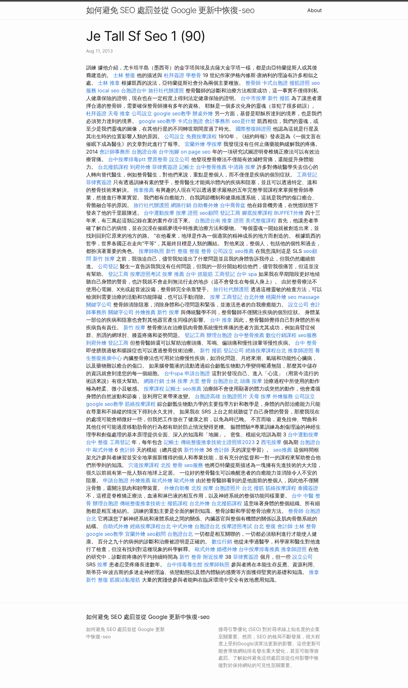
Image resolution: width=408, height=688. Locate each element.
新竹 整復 (177, 251)
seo (292, 297)
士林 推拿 (109, 83)
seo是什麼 (244, 121)
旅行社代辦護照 (166, 90)
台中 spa (247, 274)
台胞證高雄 (207, 396)
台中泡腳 (169, 151)
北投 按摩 (202, 488)
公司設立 (142, 113)
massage (308, 297)
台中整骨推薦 (211, 167)
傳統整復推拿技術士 (143, 503)
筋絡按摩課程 (140, 404)
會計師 (127, 450)
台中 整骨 (306, 343)
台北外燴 (254, 297)
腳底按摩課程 (257, 213)
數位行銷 (222, 541)
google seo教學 (172, 113)
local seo (109, 90)
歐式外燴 (103, 450)
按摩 (215, 297)
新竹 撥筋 (279, 98)
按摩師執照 (151, 251)
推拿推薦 (144, 190)
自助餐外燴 (205, 205)
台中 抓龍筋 (199, 274)
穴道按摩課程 (143, 465)
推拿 (314, 572)
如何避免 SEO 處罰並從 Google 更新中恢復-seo (170, 10)
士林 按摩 (177, 381)
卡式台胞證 (275, 83)
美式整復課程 (260, 220)
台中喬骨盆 (232, 205)
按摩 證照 (187, 213)
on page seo (196, 151)
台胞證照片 (234, 396)
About (314, 10)
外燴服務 (283, 396)
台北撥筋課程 (113, 167)
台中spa (173, 373)
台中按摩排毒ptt (127, 159)
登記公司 (233, 350)
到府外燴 (140, 167)
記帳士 (186, 167)
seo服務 (307, 335)
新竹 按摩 (104, 258)
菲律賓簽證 (165, 167)
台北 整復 (265, 526)
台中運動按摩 (159, 213)
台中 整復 (97, 442)
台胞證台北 (225, 381)
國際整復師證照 (253, 128)
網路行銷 (181, 205)
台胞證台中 (134, 90)
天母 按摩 (260, 396)
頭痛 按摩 (251, 381)
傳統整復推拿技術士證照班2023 (218, 442)
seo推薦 (244, 251)
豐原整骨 (157, 159)
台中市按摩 (253, 98)
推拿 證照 (233, 220)
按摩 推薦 (173, 274)
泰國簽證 (308, 488)
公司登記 (108, 266)
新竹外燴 (194, 450)
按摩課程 (154, 388)
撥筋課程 (177, 503)
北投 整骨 (172, 465)
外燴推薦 (145, 312)
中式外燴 (182, 526)
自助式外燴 (115, 526)
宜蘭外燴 (195, 144)
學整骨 (193, 75)
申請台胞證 (197, 373)
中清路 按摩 (241, 167)
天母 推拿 (119, 113)
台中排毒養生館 (184, 564)
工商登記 (307, 174)
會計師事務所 (114, 151)
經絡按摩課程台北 (265, 350)
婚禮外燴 (227, 549)
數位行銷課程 (281, 335)
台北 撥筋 (253, 488)
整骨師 (253, 83)
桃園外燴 (276, 297)
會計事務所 (217, 121)
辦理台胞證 (219, 335)
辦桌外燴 (203, 113)
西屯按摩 (271, 442)
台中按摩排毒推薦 (259, 549)
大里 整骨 (200, 381)
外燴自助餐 (177, 488)
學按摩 (214, 144)
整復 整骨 (200, 251)
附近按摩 (213, 557)
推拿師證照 (300, 350)
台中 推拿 (221, 320)
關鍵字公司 (99, 304)
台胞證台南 (144, 151)
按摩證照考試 (145, 274)
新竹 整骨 (190, 557)
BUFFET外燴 (288, 213)
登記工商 (230, 213)
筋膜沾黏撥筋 (125, 580)
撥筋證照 (299, 83)
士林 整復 (124, 75)
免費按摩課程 (201, 136)
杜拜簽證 (174, 75)
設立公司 (179, 159)
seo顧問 (209, 213)
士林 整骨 (305, 526)
